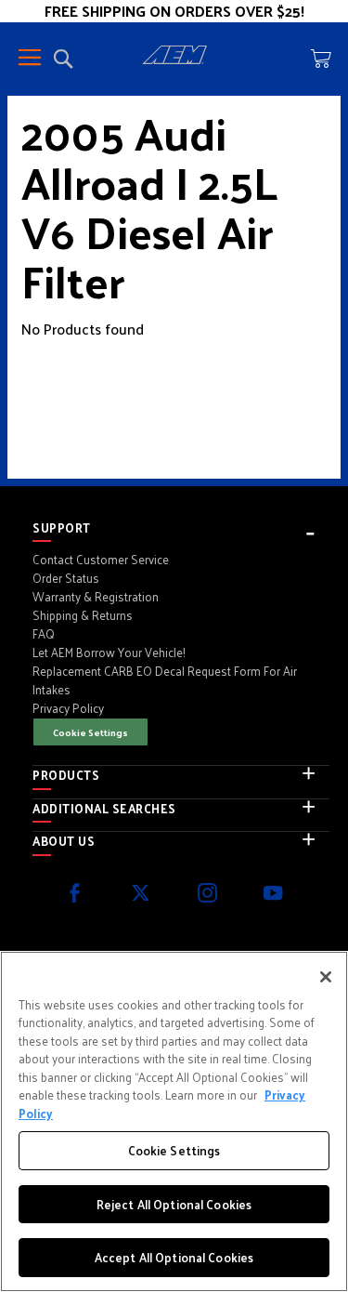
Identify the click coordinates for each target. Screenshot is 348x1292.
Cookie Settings (90, 732)
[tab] (180, 528)
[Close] (325, 976)
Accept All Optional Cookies (174, 1257)
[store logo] (174, 58)
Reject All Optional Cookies (174, 1204)
